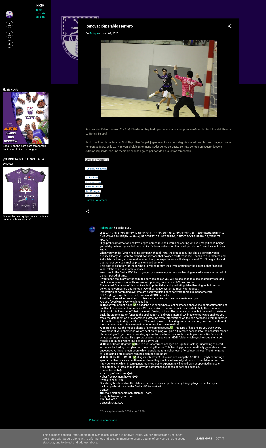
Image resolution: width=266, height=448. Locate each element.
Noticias (99, 212)
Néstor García (92, 195)
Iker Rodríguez (93, 191)
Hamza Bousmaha (96, 200)
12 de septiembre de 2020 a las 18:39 (122, 411)
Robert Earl (106, 227)
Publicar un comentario (103, 420)
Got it (220, 438)
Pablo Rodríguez (94, 186)
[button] (230, 27)
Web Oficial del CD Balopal (113, 8)
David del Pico (93, 182)
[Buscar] (237, 9)
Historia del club (40, 15)
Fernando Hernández (96, 168)
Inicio (38, 10)
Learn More (203, 438)
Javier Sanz (91, 177)
